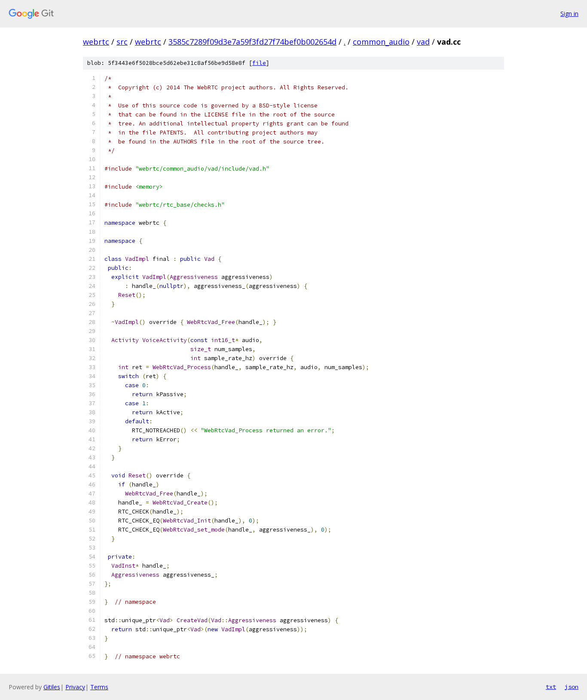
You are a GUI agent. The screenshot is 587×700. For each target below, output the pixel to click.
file (259, 63)
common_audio (381, 42)
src (122, 42)
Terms (99, 687)
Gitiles (51, 687)
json (571, 687)
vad (423, 42)
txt (551, 687)
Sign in (569, 13)
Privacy (75, 687)
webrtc (96, 42)
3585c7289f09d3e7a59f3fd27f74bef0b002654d (252, 42)
